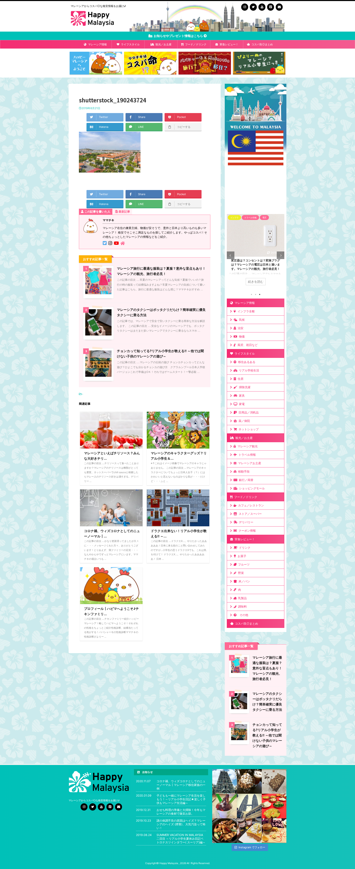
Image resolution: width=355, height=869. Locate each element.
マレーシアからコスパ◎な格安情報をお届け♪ (94, 800)
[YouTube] (261, 7)
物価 (241, 336)
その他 (243, 615)
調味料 (241, 606)
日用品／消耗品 (248, 412)
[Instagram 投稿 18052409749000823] (249, 830)
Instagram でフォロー (252, 847)
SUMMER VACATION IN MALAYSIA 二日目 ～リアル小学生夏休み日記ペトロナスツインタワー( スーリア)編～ (181, 838)
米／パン (243, 581)
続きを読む (255, 282)
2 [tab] (256, 294)
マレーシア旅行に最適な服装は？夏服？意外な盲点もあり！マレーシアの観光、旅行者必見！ (267, 668)
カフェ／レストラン (250, 505)
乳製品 (241, 598)
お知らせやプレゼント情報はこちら (178, 36)
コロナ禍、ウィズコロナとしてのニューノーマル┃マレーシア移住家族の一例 (181, 784)
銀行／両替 (245, 480)
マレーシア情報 (96, 44)
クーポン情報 (246, 530)
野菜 (240, 573)
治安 (239, 328)
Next (280, 255)
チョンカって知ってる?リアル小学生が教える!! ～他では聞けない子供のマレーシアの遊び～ (267, 735)
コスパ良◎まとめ (261, 44)
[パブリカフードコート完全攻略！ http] (224, 830)
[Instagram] (244, 7)
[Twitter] (253, 7)
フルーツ (243, 564)
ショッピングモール (251, 488)
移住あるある (245, 362)
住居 (239, 378)
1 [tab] (251, 294)
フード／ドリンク (194, 44)
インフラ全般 (245, 311)
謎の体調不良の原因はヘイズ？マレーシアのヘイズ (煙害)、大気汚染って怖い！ (181, 824)
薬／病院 (243, 420)
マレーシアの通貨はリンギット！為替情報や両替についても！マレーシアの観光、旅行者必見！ (255, 264)
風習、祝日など (247, 345)
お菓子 (241, 556)
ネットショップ (248, 429)
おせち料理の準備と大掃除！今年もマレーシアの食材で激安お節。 (181, 811)
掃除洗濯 (243, 387)
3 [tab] (260, 294)
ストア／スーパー (249, 513)
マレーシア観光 (247, 446)
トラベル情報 (246, 454)
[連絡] (279, 7)
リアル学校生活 (248, 370)
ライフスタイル (129, 44)
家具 (241, 395)
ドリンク (243, 547)
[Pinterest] (270, 7)
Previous (230, 255)
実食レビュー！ (228, 44)
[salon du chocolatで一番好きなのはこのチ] (249, 781)
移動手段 (243, 471)
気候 (241, 319)
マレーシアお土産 (248, 463)
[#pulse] (274, 830)
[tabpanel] (255, 251)
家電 (241, 404)
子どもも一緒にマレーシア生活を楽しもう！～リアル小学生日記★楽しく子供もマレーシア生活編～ (181, 799)
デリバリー (245, 522)
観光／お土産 (163, 44)
